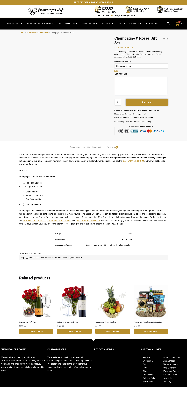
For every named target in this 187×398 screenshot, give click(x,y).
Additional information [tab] (93, 147)
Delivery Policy (149, 378)
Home (22, 33)
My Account (148, 361)
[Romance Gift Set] (36, 302)
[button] (168, 23)
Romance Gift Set (27, 322)
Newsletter (167, 378)
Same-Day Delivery (107, 8)
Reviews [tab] (111, 147)
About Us (147, 371)
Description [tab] (75, 147)
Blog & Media (169, 361)
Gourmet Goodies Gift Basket (148, 322)
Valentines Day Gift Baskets (37, 33)
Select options (36, 331)
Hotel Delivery (169, 368)
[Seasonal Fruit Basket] (112, 302)
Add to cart (147, 102)
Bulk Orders (148, 381)
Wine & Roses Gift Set (67, 322)
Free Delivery (141, 8)
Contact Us (152, 24)
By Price (106, 24)
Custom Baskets (174, 8)
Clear (116, 71)
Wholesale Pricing (171, 371)
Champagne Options (123, 61)
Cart (145, 364)
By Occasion (88, 24)
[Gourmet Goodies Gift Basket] (151, 302)
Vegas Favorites (67, 24)
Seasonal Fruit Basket (105, 322)
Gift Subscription (170, 364)
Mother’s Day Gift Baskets (40, 24)
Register (146, 357)
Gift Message (121, 74)
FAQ (145, 368)
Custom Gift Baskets (128, 24)
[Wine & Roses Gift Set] (74, 302)
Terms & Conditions (171, 357)
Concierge (167, 381)
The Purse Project (171, 375)
